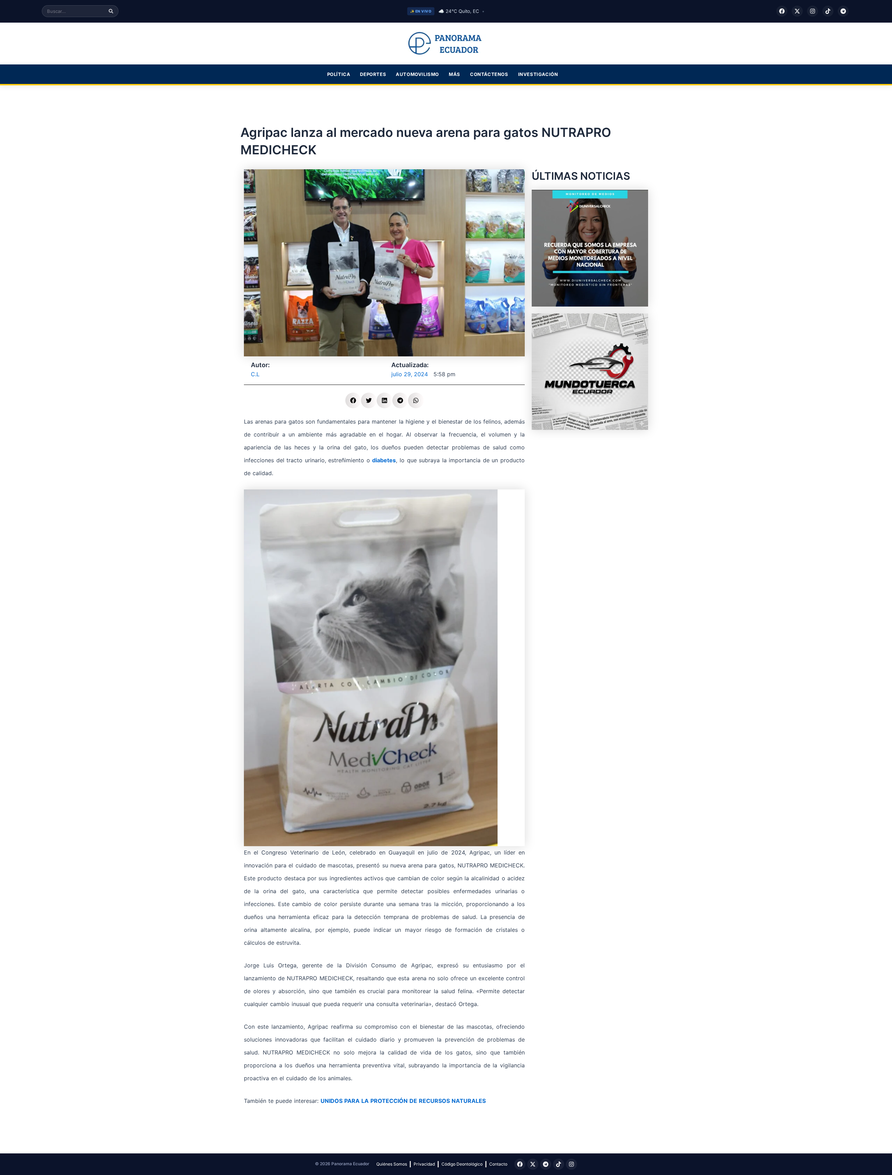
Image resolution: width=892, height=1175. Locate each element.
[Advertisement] (590, 480)
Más (454, 74)
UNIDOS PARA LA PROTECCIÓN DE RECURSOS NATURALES (403, 1100)
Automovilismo (417, 74)
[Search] (111, 11)
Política (339, 74)
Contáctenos (489, 74)
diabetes (384, 460)
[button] (353, 400)
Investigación (538, 74)
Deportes (373, 74)
